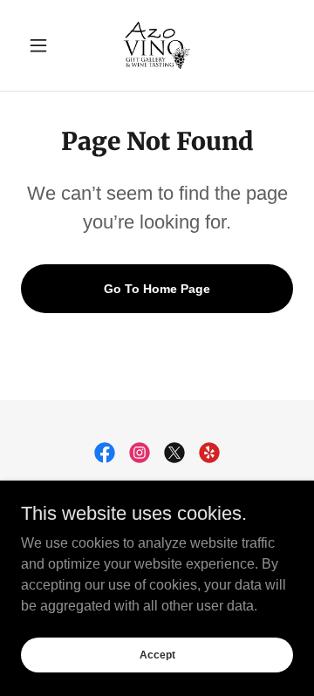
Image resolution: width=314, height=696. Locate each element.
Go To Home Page (157, 289)
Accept (157, 654)
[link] (157, 45)
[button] (41, 45)
